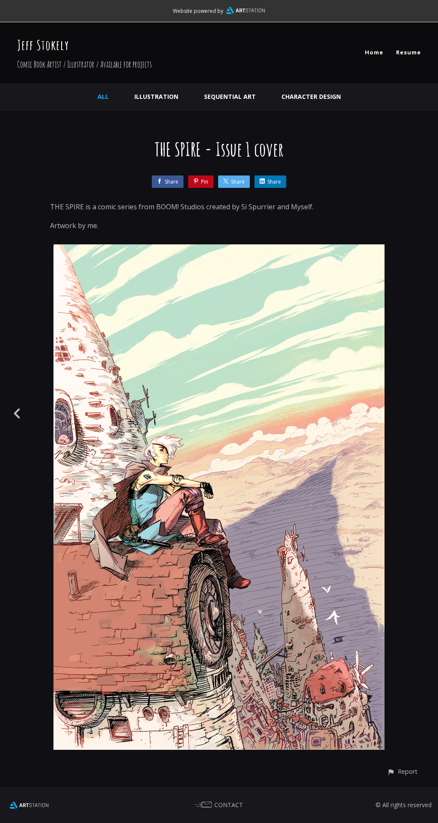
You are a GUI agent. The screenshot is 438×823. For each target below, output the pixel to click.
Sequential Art (230, 96)
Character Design (311, 96)
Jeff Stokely (43, 44)
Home (374, 52)
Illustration (156, 96)
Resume (408, 52)
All (103, 96)
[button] (402, 771)
